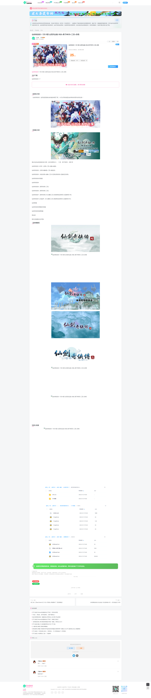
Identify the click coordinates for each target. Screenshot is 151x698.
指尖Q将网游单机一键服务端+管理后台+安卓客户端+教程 (46, 617)
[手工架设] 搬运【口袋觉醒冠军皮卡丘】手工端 (43, 624)
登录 (72, 648)
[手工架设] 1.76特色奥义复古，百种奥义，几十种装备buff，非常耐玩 (49, 631)
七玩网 (37, 37)
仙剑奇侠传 (35, 72)
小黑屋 (78, 687)
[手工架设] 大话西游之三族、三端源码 (41, 633)
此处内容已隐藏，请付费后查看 (76, 84)
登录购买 (113, 66)
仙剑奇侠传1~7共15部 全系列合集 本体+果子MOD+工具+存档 (55, 34)
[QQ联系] (55, 692)
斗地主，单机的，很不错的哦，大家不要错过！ (43, 614)
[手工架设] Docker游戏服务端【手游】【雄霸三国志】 (45, 619)
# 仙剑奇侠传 (36, 583)
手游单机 (37, 30)
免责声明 (64, 687)
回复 (45, 666)
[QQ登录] (74, 655)
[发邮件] (62, 692)
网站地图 (74, 687)
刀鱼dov (40, 661)
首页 (32, 30)
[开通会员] (147, 684)
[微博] (59, 692)
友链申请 (59, 687)
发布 (126, 2)
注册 (81, 648)
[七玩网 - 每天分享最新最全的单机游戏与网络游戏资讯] (28, 686)
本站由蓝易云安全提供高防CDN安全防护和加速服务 (76, 689)
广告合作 (69, 687)
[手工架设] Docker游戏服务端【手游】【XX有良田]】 (45, 612)
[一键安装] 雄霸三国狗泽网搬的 (40, 626)
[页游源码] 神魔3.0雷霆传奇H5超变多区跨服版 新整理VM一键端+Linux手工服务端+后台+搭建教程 (56, 629)
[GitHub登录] (77, 655)
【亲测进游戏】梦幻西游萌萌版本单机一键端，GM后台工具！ (47, 621)
